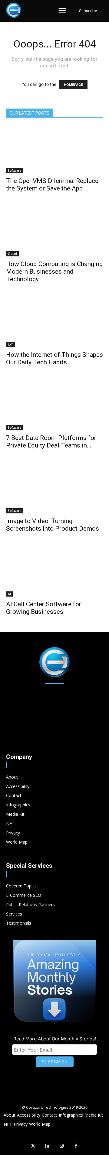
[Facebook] (76, 1146)
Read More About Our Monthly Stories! (54, 1039)
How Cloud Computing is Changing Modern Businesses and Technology (54, 271)
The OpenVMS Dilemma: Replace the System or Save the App (52, 184)
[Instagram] (62, 1146)
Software (14, 170)
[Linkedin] (47, 1146)
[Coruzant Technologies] (13, 10)
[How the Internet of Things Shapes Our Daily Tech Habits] (54, 323)
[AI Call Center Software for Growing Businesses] (54, 573)
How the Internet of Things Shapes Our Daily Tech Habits (54, 358)
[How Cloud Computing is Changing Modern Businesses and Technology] (54, 232)
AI (9, 594)
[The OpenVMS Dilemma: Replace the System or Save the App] (54, 149)
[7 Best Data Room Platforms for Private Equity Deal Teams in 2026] (54, 406)
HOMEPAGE (73, 85)
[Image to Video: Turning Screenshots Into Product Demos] (54, 489)
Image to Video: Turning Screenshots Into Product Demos (52, 524)
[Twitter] (33, 1146)
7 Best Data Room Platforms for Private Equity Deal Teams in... (51, 441)
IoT (10, 344)
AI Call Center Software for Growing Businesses (43, 607)
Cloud (12, 254)
